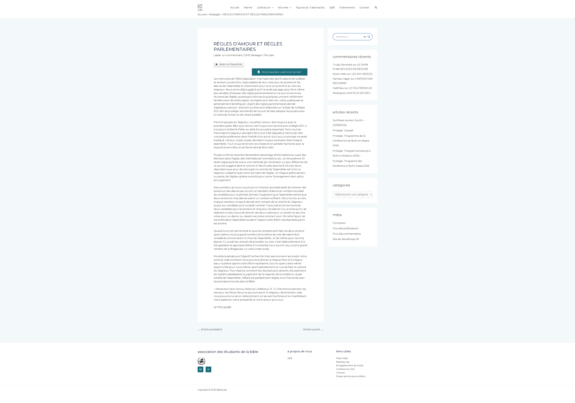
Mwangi (337, 93)
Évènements (347, 7)
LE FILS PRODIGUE (360, 88)
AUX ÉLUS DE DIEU (359, 93)
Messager (256, 55)
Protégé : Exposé (343, 130)
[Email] (200, 369)
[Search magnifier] (369, 37)
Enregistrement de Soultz (349, 365)
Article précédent (210, 329)
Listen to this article (230, 64)
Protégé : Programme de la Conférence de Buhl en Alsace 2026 (351, 140)
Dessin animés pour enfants (350, 376)
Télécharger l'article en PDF (281, 72)
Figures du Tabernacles (310, 7)
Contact (364, 7)
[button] (271, 7)
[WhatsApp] (208, 369)
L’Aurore (340, 372)
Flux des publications (345, 228)
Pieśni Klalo (342, 358)
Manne (248, 7)
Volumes (283, 7)
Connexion (339, 223)
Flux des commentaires (347, 233)
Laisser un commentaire (228, 55)
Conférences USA (345, 369)
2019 (247, 55)
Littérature (263, 7)
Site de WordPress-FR (346, 239)
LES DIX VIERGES (362, 74)
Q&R (332, 7)
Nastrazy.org (342, 362)
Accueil (234, 7)
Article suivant (313, 329)
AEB (290, 358)
